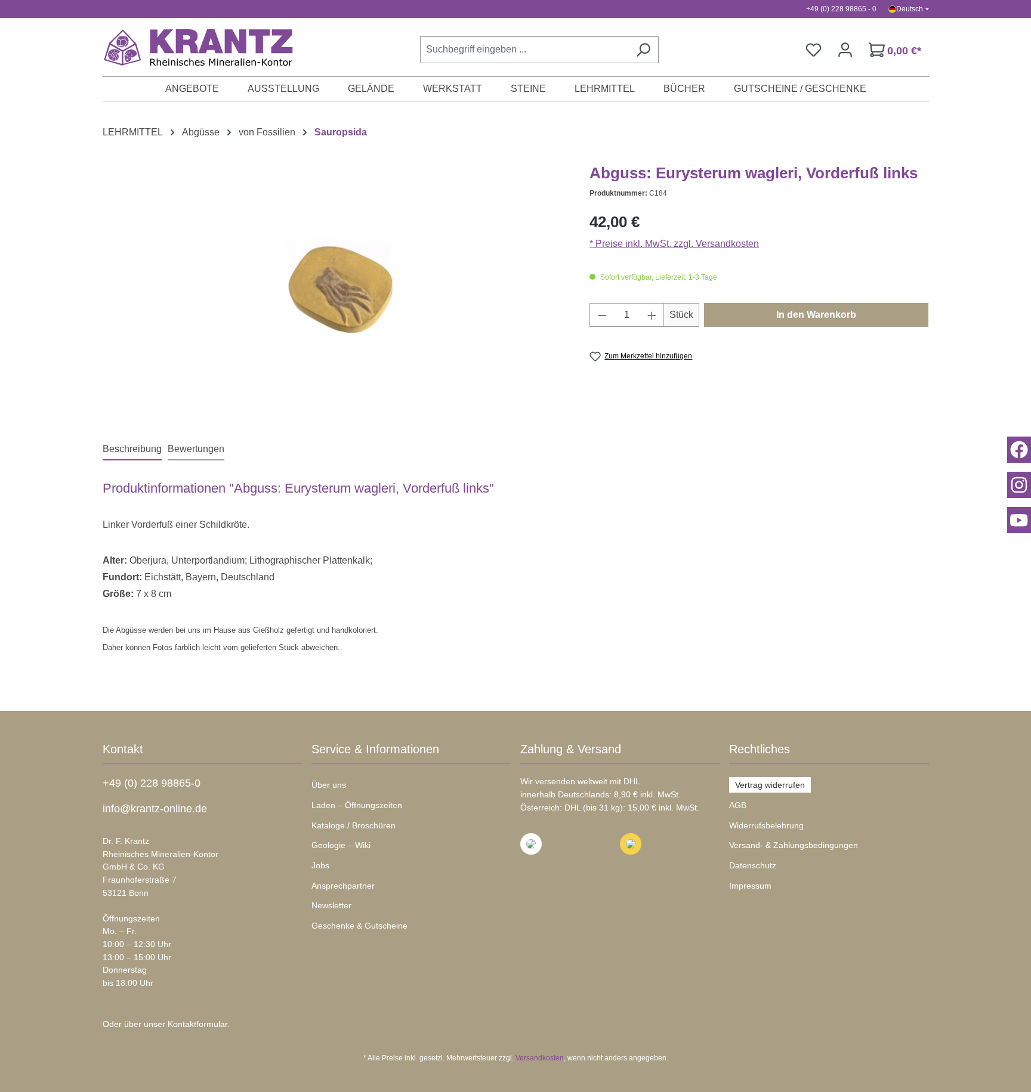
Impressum (750, 885)
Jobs (320, 865)
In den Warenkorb (816, 315)
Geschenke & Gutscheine (359, 925)
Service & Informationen (375, 749)
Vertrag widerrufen (770, 785)
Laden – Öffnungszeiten (356, 805)
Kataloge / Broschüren (353, 825)
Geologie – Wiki (341, 845)
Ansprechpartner (343, 885)
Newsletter (331, 905)
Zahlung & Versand (570, 749)
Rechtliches (759, 749)
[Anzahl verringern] (602, 315)
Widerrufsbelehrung (766, 825)
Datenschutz (752, 865)
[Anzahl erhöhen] (652, 315)
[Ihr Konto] (845, 49)
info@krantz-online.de (155, 809)
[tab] (132, 449)
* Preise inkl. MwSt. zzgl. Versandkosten (674, 244)
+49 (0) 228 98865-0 (151, 783)
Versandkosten (540, 1058)
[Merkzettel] (813, 49)
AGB (737, 805)
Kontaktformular (197, 1024)
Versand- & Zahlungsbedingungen (793, 845)
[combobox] (524, 49)
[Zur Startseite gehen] (192, 47)
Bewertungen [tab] (196, 449)
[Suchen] (643, 49)
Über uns (328, 785)
